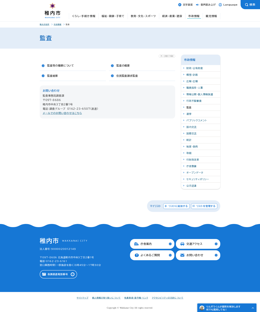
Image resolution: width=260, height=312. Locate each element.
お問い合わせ (194, 255)
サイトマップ (82, 298)
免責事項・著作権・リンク (136, 298)
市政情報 (194, 16)
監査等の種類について (60, 65)
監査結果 (52, 76)
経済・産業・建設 (172, 16)
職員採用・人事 (194, 88)
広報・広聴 (192, 81)
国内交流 (191, 127)
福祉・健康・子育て (113, 16)
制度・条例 (192, 146)
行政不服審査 (194, 101)
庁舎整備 (191, 166)
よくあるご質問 (150, 255)
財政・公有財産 (194, 68)
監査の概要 (123, 65)
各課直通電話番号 (58, 274)
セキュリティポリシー (197, 179)
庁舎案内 (146, 243)
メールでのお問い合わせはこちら (62, 113)
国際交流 (191, 133)
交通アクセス (194, 243)
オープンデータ (194, 172)
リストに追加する (178, 206)
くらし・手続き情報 (83, 16)
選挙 (189, 114)
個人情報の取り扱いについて (106, 298)
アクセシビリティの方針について (167, 298)
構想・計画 (192, 75)
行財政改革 (192, 159)
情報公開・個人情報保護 (199, 94)
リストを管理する (206, 206)
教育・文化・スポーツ (143, 16)
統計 (189, 140)
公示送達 (191, 186)
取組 (189, 153)
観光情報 (211, 16)
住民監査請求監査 (127, 76)
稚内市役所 (44, 24)
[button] (253, 308)
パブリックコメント (196, 120)
